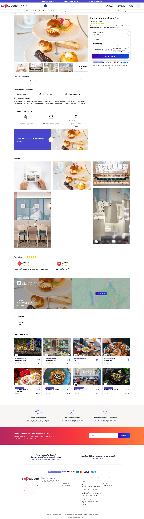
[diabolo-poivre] (20, 324)
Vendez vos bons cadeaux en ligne (91, 480)
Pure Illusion (79, 517)
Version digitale (102, 49)
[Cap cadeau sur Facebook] (25, 485)
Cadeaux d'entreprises (109, 487)
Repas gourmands (29, 13)
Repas (22, 13)
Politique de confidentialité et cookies (76, 514)
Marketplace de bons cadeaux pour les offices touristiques (91, 500)
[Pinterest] (25, 490)
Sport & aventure (67, 485)
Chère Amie (99, 21)
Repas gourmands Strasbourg (40, 13)
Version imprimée (120, 48)
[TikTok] (31, 490)
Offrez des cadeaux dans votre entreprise (91, 503)
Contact (105, 480)
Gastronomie (17, 13)
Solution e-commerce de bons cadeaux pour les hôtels (91, 488)
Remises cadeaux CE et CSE (90, 506)
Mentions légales (94, 514)
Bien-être (64, 481)
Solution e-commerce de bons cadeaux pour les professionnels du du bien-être (91, 492)
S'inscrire (124, 435)
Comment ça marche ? (109, 481)
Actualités (105, 483)
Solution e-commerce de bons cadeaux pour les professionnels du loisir (91, 497)
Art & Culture (65, 487)
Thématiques (64, 11)
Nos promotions (107, 485)
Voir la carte (101, 293)
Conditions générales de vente (54, 514)
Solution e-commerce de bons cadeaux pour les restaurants (91, 485)
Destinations (54, 11)
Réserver (19, 141)
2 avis (102, 23)
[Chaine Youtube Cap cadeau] (37, 485)
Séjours (64, 480)
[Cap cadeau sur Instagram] (31, 485)
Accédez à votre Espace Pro (90, 483)
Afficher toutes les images (81, 67)
